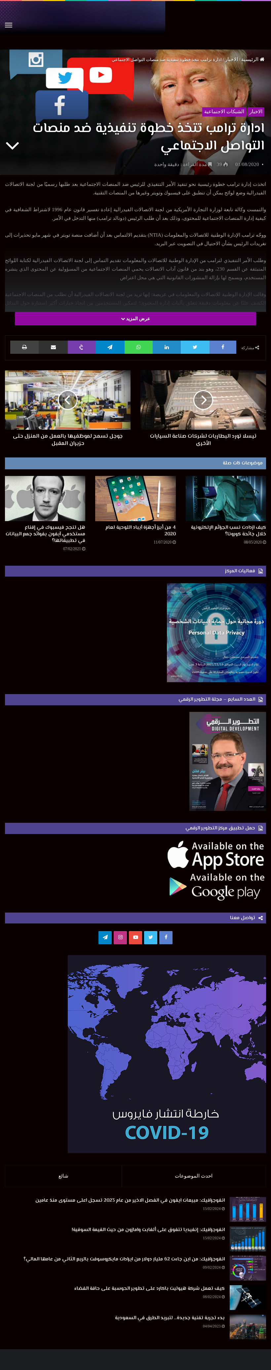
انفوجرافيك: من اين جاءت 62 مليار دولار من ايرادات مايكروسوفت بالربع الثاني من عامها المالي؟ (124, 1259)
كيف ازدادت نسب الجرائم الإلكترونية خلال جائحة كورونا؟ (228, 531)
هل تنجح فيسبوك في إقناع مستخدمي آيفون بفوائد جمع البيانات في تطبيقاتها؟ (45, 534)
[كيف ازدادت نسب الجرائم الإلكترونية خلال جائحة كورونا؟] (226, 498)
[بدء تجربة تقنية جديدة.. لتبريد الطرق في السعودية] (248, 1327)
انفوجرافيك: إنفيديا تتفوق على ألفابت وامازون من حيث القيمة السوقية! (148, 1230)
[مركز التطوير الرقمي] (135, 25)
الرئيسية (250, 59)
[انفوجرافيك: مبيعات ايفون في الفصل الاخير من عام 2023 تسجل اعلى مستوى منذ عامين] (248, 1209)
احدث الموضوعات (194, 1176)
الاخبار (231, 59)
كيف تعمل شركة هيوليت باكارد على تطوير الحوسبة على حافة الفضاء (149, 1288)
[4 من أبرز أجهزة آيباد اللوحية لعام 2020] (135, 498)
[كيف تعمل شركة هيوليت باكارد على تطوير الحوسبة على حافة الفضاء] (248, 1297)
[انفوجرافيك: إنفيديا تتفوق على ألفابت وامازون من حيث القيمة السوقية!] (248, 1238)
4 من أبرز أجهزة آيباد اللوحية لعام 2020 (140, 531)
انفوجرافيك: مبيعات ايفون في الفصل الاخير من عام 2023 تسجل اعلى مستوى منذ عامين (130, 1200)
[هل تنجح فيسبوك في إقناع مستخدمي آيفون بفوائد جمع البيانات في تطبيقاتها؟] (45, 498)
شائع (63, 1176)
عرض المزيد (137, 318)
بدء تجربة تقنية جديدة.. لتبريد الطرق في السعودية (170, 1318)
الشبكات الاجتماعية (224, 111)
